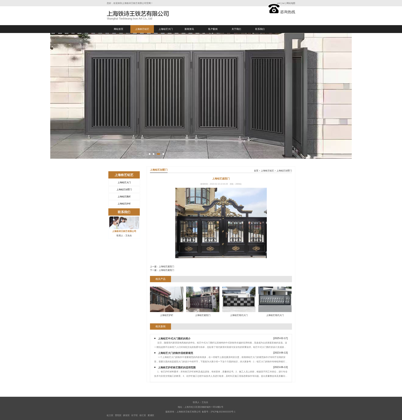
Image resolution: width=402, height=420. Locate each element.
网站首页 (118, 29)
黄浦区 (151, 415)
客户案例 (212, 29)
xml (278, 3)
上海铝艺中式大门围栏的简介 (174, 338)
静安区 (126, 415)
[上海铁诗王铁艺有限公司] (139, 15)
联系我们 (260, 29)
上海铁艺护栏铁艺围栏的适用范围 (177, 367)
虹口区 (110, 415)
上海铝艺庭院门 (166, 266)
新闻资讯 (189, 29)
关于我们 (236, 29)
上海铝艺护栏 (124, 203)
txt (283, 3)
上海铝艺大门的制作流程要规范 (175, 353)
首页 (256, 171)
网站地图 (290, 3)
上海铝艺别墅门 (124, 189)
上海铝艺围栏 (124, 196)
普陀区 (118, 415)
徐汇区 (142, 415)
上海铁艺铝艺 (142, 29)
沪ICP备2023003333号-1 (223, 411)
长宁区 (134, 415)
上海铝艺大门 (166, 29)
